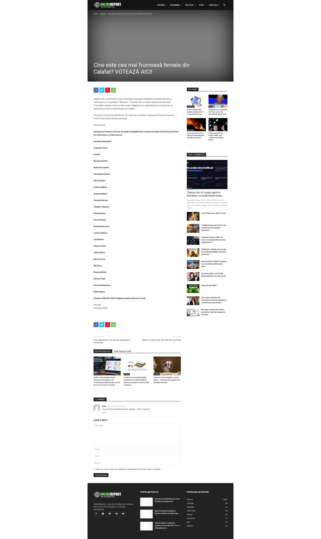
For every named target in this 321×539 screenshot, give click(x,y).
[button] (224, 5)
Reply (104, 412)
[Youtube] (123, 513)
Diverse (103, 14)
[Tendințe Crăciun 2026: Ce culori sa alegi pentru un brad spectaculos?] (193, 240)
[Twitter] (101, 90)
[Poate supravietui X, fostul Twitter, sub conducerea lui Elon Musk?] (218, 124)
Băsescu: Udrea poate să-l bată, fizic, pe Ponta (161, 340)
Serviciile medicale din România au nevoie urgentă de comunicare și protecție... (213, 300)
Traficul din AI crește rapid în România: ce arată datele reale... (205, 194)
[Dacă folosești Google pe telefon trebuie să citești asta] (146, 514)
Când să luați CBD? (209, 285)
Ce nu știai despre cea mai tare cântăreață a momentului (112, 341)
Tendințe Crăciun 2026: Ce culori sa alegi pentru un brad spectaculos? (213, 239)
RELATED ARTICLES (103, 351)
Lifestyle (213, 5)
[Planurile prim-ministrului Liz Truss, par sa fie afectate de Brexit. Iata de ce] (218, 101)
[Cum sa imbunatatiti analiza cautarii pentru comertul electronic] (196, 101)
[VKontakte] (116, 513)
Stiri (201, 5)
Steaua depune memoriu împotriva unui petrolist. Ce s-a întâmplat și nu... (167, 525)
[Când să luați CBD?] (193, 288)
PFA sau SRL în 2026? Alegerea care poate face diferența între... (214, 263)
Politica (189, 5)
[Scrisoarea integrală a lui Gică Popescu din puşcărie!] (146, 502)
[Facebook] (96, 90)
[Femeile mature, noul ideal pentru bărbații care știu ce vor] (193, 276)
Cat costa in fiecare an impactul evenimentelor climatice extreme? (195, 135)
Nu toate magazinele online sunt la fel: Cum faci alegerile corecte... (213, 312)
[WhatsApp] (113, 90)
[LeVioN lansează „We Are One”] (193, 216)
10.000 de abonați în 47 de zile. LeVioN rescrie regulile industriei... (214, 227)
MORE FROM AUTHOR (122, 351)
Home (96, 14)
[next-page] (99, 390)
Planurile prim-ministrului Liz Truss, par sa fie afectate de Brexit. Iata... (218, 112)
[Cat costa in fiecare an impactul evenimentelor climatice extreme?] (196, 124)
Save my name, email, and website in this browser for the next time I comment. (128, 469)
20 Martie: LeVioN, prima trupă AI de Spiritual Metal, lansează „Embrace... (213, 251)
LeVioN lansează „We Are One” (213, 213)
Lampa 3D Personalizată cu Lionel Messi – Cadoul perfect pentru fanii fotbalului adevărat (166, 379)
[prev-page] (95, 390)
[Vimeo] (109, 513)
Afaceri (160, 5)
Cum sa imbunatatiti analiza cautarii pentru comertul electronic (195, 112)
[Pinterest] (107, 90)
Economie (174, 5)
